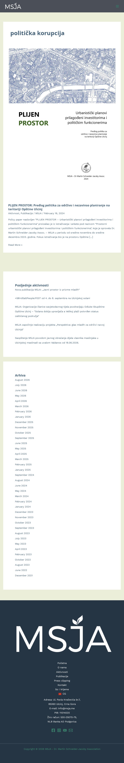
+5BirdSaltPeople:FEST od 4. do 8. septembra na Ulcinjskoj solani (52, 298)
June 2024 (21, 485)
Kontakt (62, 685)
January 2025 (23, 469)
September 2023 (24, 527)
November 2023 (24, 517)
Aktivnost (13, 213)
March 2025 (21, 459)
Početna (62, 663)
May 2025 (20, 448)
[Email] (71, 730)
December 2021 (24, 575)
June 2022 (21, 570)
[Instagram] (59, 730)
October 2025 (23, 432)
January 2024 (23, 506)
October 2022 (23, 559)
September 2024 (24, 474)
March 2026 (22, 406)
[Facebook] (53, 730)
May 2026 (20, 395)
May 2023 (20, 543)
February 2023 (23, 554)
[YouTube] (65, 730)
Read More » (15, 245)
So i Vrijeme (62, 689)
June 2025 (21, 443)
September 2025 (24, 438)
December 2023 (24, 512)
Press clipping (62, 680)
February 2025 (23, 464)
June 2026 (21, 390)
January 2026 (23, 416)
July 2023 (20, 538)
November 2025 (24, 427)
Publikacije (27, 213)
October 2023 (23, 522)
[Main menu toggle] (117, 6)
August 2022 (22, 564)
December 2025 (24, 422)
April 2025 (21, 453)
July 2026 (20, 385)
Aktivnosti (62, 672)
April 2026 (21, 401)
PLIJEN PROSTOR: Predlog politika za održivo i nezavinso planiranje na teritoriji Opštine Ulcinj (59, 207)
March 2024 (22, 496)
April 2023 (21, 549)
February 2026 (23, 411)
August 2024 (22, 480)
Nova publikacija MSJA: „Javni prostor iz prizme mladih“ (47, 289)
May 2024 (20, 490)
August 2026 (22, 379)
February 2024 (23, 501)
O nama (62, 667)
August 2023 (22, 533)
